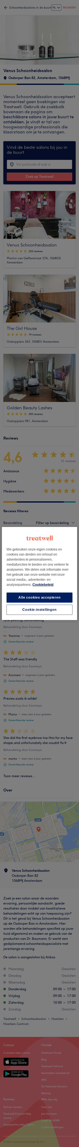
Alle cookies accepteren (39, 597)
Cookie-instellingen (39, 609)
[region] (39, 573)
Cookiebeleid (43, 584)
